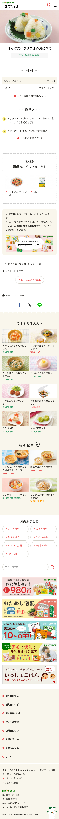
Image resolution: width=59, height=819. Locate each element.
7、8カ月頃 (13, 537)
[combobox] (29, 567)
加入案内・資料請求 (10, 795)
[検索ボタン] (52, 567)
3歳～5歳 (12, 554)
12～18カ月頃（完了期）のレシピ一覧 (22, 264)
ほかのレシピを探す (13, 271)
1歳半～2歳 (41, 545)
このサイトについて (13, 778)
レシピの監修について (32, 138)
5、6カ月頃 (41, 529)
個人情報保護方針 (9, 799)
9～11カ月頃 (42, 537)
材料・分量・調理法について (31, 96)
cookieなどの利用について (13, 803)
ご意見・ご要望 (11, 783)
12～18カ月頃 (15, 545)
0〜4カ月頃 (13, 529)
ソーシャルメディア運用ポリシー (16, 807)
